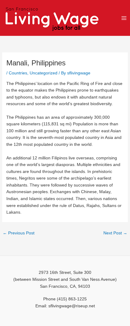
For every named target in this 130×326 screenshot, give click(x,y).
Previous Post (18, 233)
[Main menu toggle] (124, 18)
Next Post (115, 233)
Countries (18, 73)
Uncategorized (43, 73)
